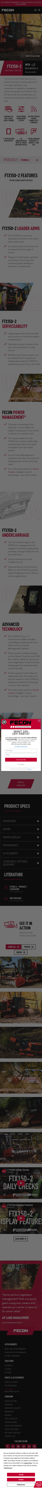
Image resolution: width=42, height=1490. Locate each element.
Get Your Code (21, 759)
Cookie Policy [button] (28, 1463)
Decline (21, 1480)
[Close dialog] (39, 721)
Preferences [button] (8, 1468)
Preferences (21, 1485)
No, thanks (21, 764)
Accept (21, 1474)
